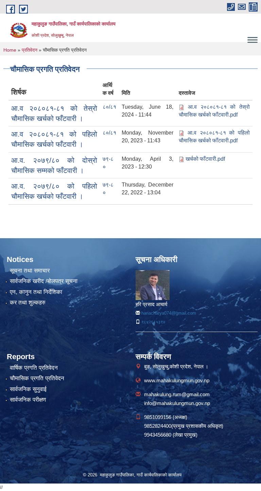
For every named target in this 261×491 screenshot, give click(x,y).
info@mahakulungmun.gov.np (177, 403)
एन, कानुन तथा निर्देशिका (36, 292)
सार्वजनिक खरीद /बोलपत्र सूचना (43, 281)
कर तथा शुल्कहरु (28, 302)
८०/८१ (109, 107)
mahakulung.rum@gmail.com (177, 394)
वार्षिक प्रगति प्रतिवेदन (34, 368)
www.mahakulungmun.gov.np (176, 380)
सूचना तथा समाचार (30, 270)
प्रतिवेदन (29, 50)
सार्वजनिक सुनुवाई (28, 389)
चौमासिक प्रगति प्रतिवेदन (37, 378)
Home (9, 50)
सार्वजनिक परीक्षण (28, 400)
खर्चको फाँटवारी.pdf (205, 159)
